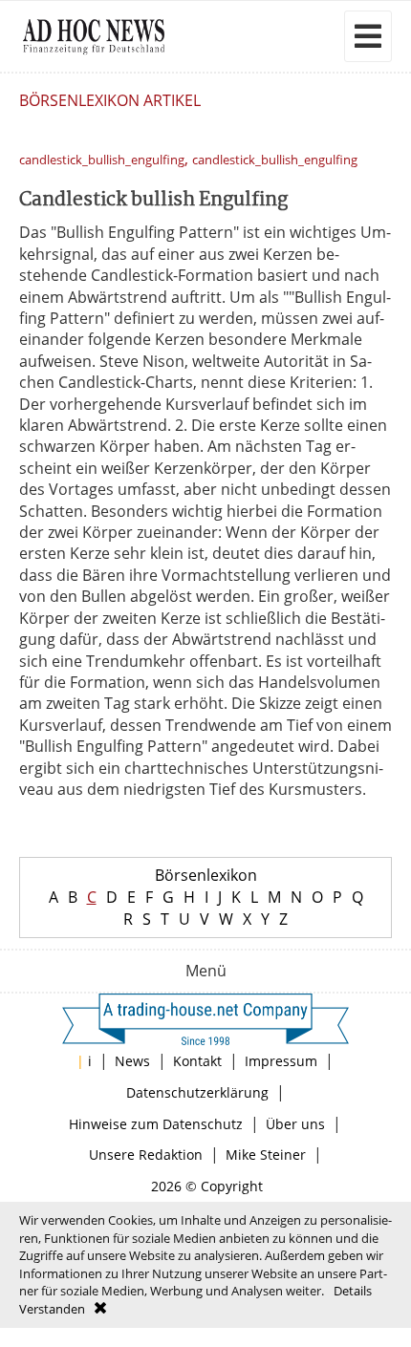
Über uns (295, 1124)
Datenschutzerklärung (197, 1092)
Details (353, 1290)
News (132, 1061)
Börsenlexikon (206, 875)
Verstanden (52, 1308)
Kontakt (197, 1061)
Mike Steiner (266, 1154)
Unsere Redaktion (146, 1154)
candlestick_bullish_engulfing (101, 160)
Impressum (281, 1061)
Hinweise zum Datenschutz (156, 1124)
